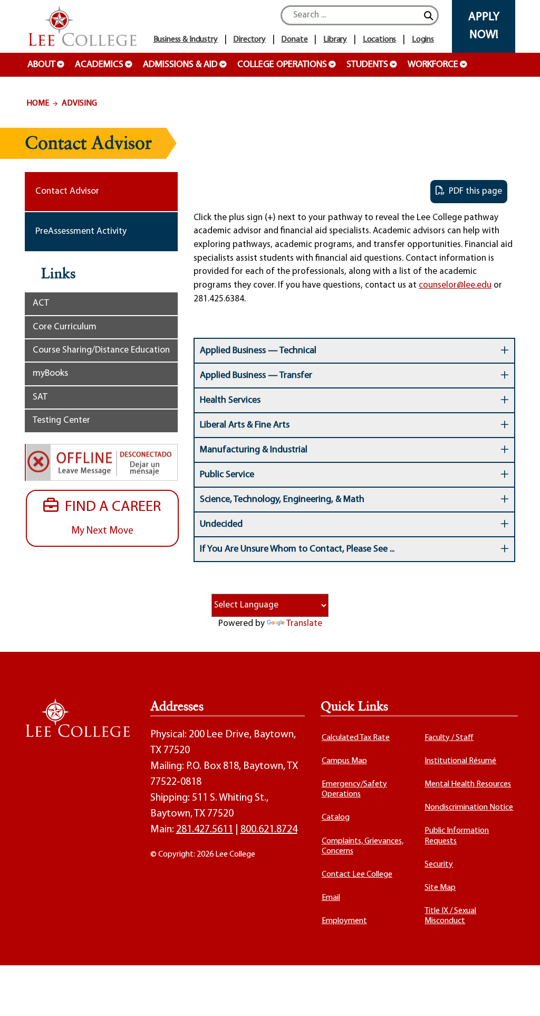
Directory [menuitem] (249, 39)
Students (367, 65)
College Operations (282, 65)
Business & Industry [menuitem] (185, 39)
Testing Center (61, 420)
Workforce (433, 65)
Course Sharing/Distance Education (101, 350)
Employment (344, 921)
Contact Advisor (67, 191)
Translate (304, 623)
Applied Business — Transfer (256, 376)
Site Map (440, 888)
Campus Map (344, 761)
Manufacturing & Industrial (253, 450)
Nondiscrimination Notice (469, 807)
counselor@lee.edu (455, 285)
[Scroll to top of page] (519, 994)
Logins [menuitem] (423, 39)
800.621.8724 (268, 829)
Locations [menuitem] (380, 39)
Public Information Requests (457, 836)
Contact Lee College (357, 874)
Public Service (227, 475)
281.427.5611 (204, 829)
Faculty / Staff (449, 738)
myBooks (50, 373)
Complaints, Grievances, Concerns (362, 846)
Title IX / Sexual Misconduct (450, 916)
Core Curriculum (65, 326)
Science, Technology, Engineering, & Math (282, 500)
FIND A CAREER (110, 517)
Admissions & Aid (180, 65)
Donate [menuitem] (294, 39)
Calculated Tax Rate (356, 738)
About (41, 65)
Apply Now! (483, 26)
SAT (40, 397)
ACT (41, 303)
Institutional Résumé (460, 761)
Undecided (221, 524)
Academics (99, 65)
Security (439, 864)
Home (37, 103)
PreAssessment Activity (81, 231)
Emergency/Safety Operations (354, 789)
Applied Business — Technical (258, 351)
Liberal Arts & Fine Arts (245, 425)
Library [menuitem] (335, 39)
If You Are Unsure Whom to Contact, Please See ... (297, 549)
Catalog (336, 817)
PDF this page (473, 191)
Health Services (230, 400)
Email (331, 898)
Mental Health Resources (468, 784)
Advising (79, 103)
